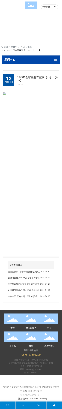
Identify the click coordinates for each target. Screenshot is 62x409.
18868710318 (46, 363)
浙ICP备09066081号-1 (31, 395)
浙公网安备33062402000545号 (32, 398)
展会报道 (27, 47)
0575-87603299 (31, 354)
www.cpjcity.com (34, 369)
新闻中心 (15, 47)
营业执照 (37, 391)
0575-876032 (33, 366)
